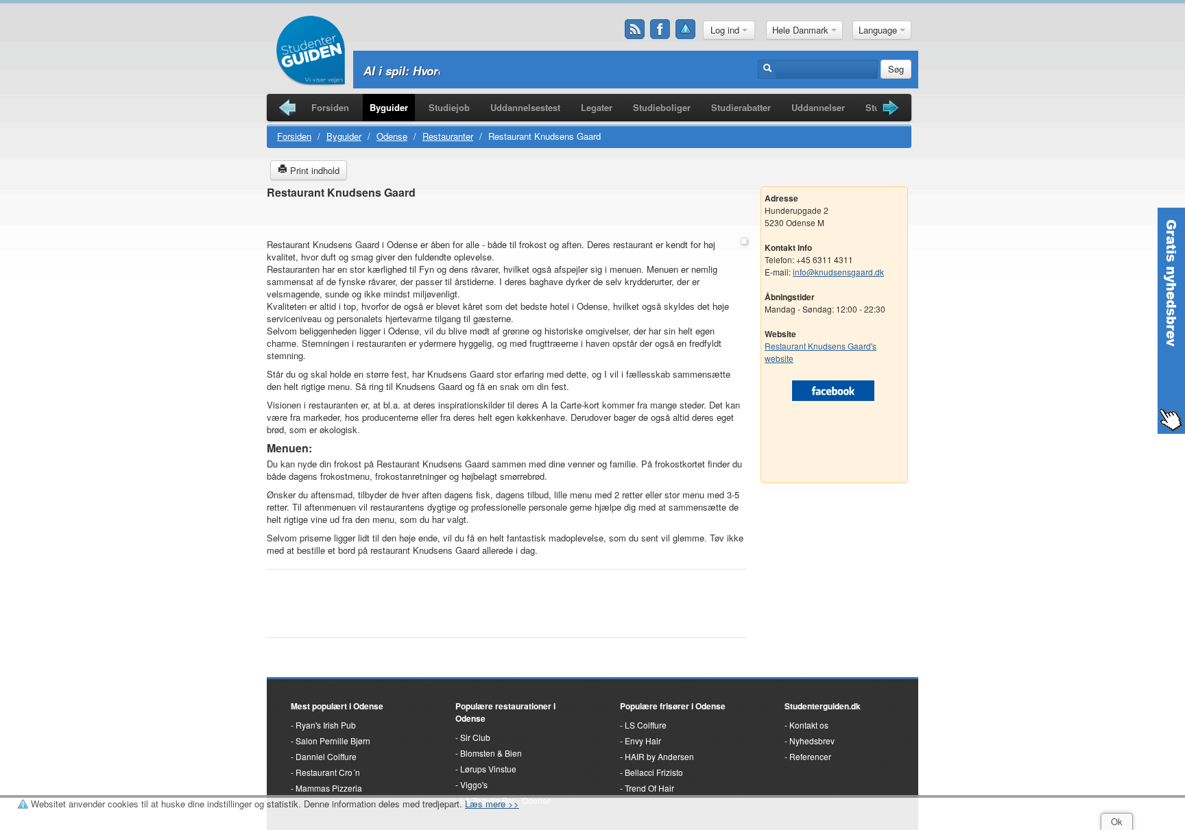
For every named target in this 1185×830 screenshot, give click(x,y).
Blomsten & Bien (491, 753)
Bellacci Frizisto (654, 772)
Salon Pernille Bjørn (333, 740)
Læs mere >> (492, 803)
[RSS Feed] (635, 29)
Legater (596, 107)
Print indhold (313, 170)
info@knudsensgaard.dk (838, 272)
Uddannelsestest (525, 107)
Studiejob (449, 107)
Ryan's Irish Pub (326, 725)
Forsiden (330, 107)
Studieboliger (662, 107)
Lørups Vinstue (488, 768)
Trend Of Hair (649, 788)
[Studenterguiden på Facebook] (660, 29)
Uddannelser (818, 107)
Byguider (389, 107)
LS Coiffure (646, 725)
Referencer (810, 756)
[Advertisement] (506, 220)
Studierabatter (741, 107)
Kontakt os (808, 725)
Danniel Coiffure (326, 756)
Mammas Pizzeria (329, 788)
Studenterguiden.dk (823, 706)
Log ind (726, 29)
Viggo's (474, 784)
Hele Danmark (801, 29)
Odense (391, 136)
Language (879, 29)
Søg (896, 68)
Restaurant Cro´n (328, 772)
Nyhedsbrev (812, 740)
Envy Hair (643, 740)
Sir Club (475, 737)
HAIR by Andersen (659, 756)
